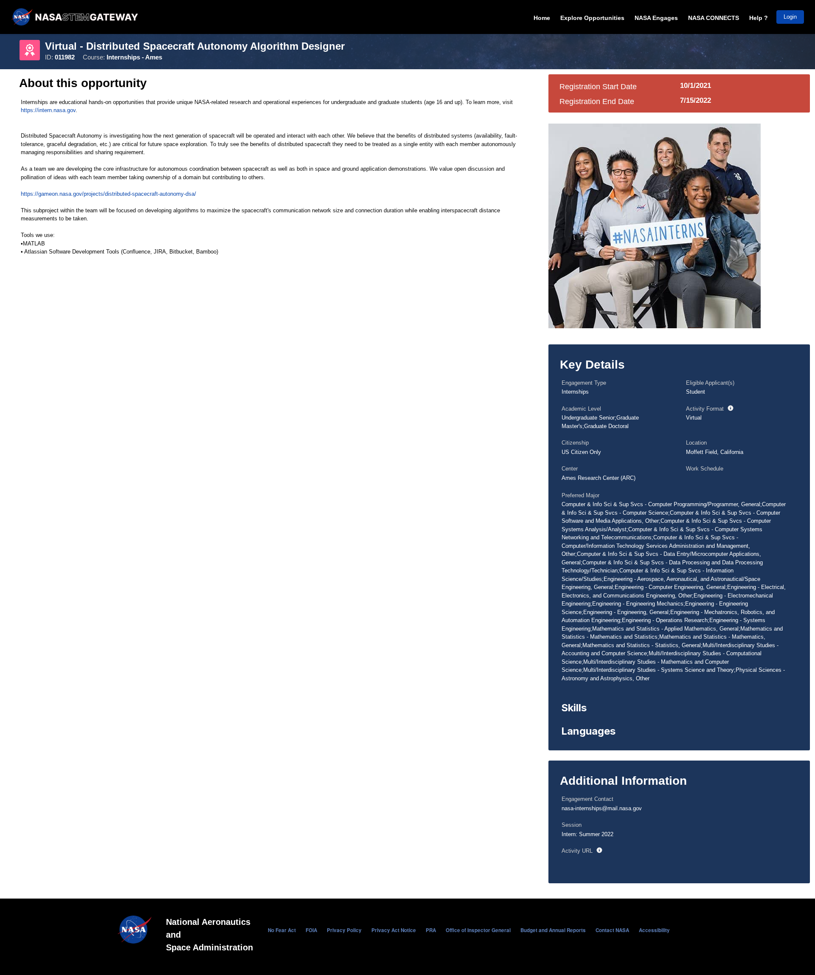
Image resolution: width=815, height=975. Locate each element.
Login (790, 17)
